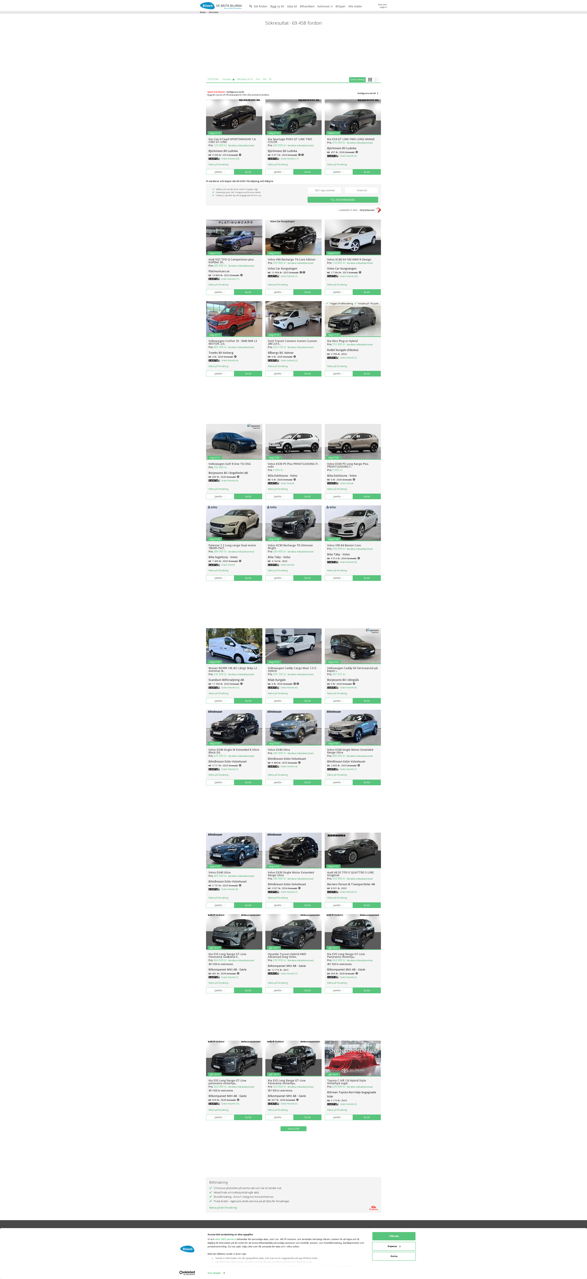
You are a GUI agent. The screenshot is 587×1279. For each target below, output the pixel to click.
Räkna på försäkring (218, 164)
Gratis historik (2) (289, 360)
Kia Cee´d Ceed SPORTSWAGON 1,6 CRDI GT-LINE (232, 140)
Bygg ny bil (277, 6)
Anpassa (392, 1246)
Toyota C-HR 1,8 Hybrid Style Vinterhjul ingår (346, 1082)
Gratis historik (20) (230, 158)
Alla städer (355, 6)
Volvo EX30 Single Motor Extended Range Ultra (291, 874)
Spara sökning (357, 79)
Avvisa (393, 1256)
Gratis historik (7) (289, 276)
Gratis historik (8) (348, 562)
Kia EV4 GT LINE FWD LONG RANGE (351, 139)
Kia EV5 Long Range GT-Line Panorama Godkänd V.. (227, 955)
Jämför (218, 172)
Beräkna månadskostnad (241, 145)
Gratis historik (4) (229, 360)
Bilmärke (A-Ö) (245, 79)
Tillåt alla (394, 1236)
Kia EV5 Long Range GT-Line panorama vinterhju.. (227, 1082)
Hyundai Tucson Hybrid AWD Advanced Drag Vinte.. (287, 955)
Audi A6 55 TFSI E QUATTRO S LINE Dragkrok (350, 874)
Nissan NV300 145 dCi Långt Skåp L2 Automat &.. (233, 669)
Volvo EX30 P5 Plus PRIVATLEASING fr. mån (293, 465)
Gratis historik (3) (229, 769)
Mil (264, 79)
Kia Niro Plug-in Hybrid (342, 341)
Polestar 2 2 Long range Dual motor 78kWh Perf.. (232, 546)
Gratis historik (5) (348, 155)
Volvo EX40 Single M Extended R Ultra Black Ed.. (234, 751)
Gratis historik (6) (229, 889)
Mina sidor (382, 4)
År (270, 79)
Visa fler (293, 1128)
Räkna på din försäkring (223, 1207)
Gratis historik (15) (230, 1103)
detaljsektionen (311, 1266)
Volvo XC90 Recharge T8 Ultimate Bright (290, 546)
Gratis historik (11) (290, 158)
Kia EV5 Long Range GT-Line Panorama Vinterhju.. (346, 955)
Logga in (383, 7)
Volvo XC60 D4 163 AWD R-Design (349, 259)
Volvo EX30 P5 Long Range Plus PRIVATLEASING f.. (347, 465)
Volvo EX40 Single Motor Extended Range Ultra (350, 751)
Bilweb (203, 12)
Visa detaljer (214, 1273)
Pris (258, 79)
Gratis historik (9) (348, 687)
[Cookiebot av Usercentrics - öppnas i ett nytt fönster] (187, 1273)
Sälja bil (292, 6)
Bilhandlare (307, 6)
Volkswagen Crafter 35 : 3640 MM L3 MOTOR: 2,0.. (233, 342)
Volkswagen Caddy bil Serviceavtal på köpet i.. (352, 669)
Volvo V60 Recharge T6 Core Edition (291, 259)
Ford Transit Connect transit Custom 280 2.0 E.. (292, 342)
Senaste (226, 79)
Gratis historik (287, 483)
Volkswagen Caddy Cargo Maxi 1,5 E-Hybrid (292, 669)
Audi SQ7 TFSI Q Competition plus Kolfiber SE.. (231, 261)
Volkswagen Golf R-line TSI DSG (230, 464)
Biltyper (340, 6)
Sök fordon (260, 6)
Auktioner (324, 6)
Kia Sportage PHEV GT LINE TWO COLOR (290, 140)
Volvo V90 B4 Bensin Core (344, 545)
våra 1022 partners (225, 1239)
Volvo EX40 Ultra (279, 749)
